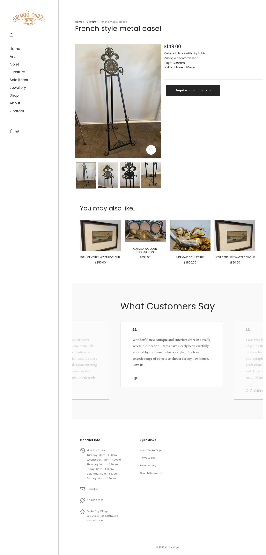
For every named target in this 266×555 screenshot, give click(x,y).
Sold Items (19, 79)
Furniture (17, 72)
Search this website (151, 473)
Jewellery (18, 87)
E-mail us (92, 489)
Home (15, 48)
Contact (17, 110)
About (15, 103)
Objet (14, 64)
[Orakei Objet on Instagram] (17, 131)
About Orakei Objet (151, 450)
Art (12, 56)
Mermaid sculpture (190, 257)
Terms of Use (147, 458)
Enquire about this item (193, 90)
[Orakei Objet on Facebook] (11, 131)
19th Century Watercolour (100, 257)
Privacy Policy (148, 465)
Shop (14, 95)
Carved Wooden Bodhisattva (145, 250)
